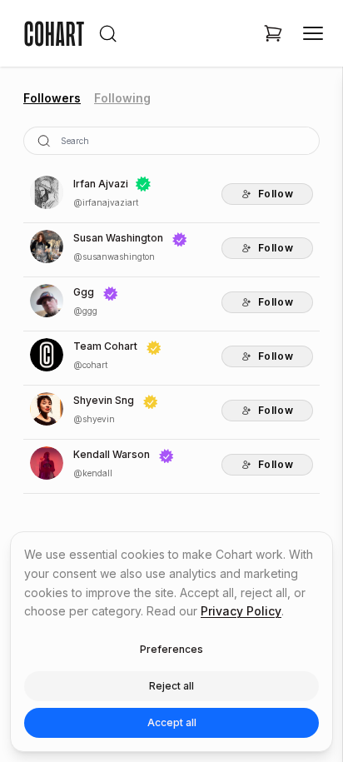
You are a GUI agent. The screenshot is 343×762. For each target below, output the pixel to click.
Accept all (171, 722)
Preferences (171, 649)
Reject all (171, 686)
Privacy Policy (241, 611)
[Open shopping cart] (273, 33)
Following (122, 98)
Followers (52, 98)
